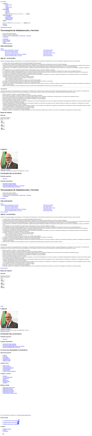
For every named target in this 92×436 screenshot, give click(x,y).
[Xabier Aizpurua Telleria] (9, 168)
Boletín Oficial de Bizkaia (8, 389)
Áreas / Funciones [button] (6, 40)
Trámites (7, 8)
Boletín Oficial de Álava (8, 388)
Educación (29, 35)
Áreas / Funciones (4, 211)
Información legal (9, 17)
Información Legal (6, 359)
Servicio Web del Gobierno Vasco (24, 415)
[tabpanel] (46, 50)
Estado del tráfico (6, 381)
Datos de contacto (4, 268)
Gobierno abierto (6, 370)
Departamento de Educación (6, 27)
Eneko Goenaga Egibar (48, 55)
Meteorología (5, 380)
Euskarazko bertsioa (7, 428)
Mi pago (4, 379)
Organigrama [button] (5, 38)
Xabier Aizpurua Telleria (11, 33)
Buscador (7, 11)
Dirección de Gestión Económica (11, 51)
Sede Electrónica (9, 19)
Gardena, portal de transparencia (9, 371)
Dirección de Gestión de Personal (11, 52)
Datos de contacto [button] (6, 41)
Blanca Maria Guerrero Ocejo (49, 52)
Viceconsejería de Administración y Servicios (10, 50)
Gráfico (2, 48)
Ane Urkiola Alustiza (47, 51)
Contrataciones (6, 378)
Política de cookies (9, 18)
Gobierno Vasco (9, 7)
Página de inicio (9, 4)
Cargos (2, 306)
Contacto (7, 10)
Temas (7, 5)
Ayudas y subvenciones (7, 377)
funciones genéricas (10, 61)
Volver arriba (5, 431)
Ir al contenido (3, 1)
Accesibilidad (8, 16)
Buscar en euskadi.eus (10, 13)
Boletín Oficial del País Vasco (9, 387)
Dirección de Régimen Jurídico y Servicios (13, 55)
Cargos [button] (4, 42)
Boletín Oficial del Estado (8, 392)
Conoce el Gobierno (7, 366)
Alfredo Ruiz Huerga (47, 54)
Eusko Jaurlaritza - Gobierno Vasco (19, 35)
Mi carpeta (5, 25)
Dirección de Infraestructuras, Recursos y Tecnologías (15, 54)
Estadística (5, 382)
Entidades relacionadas (5, 331)
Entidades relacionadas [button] (7, 43)
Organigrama (5, 36)
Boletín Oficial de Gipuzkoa (8, 390)
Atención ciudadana (7, 368)
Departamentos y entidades (8, 367)
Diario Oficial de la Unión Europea (10, 393)
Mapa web (8, 12)
